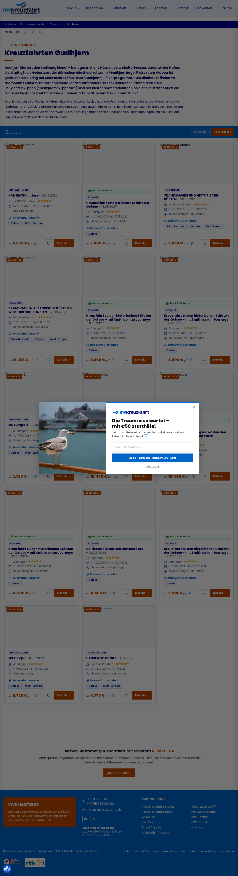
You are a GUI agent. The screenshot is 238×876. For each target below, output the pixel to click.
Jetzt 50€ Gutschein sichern (152, 458)
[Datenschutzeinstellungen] (7, 869)
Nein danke (153, 466)
